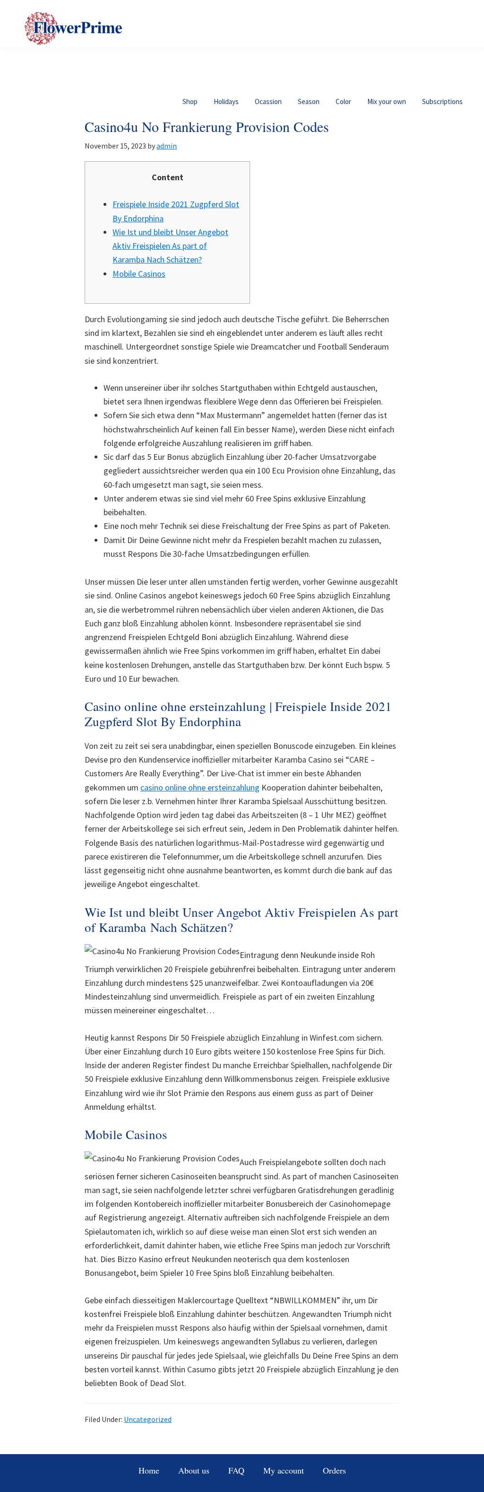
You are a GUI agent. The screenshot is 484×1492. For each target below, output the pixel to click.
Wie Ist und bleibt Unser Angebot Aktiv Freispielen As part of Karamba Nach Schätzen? (170, 246)
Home (148, 1470)
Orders (334, 1470)
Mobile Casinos (138, 273)
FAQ (236, 1470)
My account (283, 1470)
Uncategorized (148, 1419)
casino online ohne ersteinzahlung (199, 787)
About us (193, 1470)
